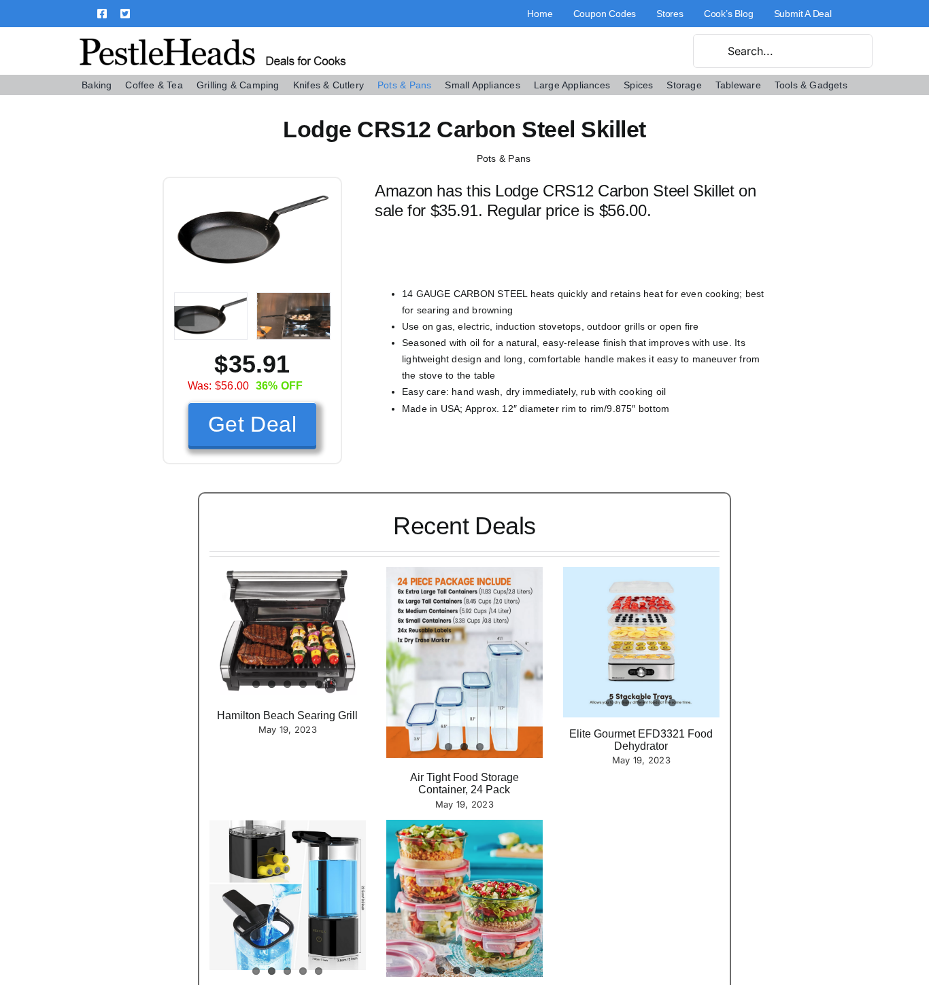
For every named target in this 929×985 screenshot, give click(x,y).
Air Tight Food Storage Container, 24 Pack (464, 783)
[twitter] (125, 13)
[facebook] (102, 13)
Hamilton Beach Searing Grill (287, 715)
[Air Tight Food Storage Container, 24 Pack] (464, 662)
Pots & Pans (504, 158)
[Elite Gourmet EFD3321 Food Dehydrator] (641, 642)
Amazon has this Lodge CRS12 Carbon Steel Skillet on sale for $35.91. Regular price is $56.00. (565, 201)
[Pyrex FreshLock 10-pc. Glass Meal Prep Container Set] (464, 898)
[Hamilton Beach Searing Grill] (287, 631)
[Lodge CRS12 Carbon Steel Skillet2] (293, 316)
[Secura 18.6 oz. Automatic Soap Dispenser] (287, 895)
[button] (184, 316)
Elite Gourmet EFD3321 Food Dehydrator (641, 740)
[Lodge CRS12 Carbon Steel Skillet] (252, 194)
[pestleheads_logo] (213, 39)
